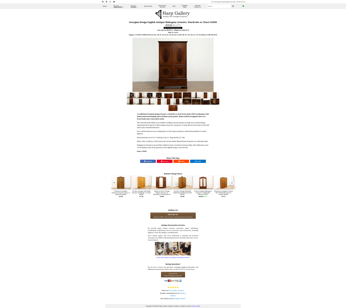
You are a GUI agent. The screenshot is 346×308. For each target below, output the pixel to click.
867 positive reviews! (176, 290)
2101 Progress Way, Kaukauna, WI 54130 (224, 2)
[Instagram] (110, 2)
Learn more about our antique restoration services (173, 257)
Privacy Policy (196, 306)
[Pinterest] (106, 2)
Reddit (182, 161)
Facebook (149, 161)
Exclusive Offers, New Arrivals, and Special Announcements (173, 215)
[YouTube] (114, 2)
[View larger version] (173, 65)
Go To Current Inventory (174, 28)
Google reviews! (180, 298)
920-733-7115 (241, 2)
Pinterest (165, 161)
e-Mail (199, 161)
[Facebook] (103, 2)
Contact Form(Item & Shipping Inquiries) (173, 275)
